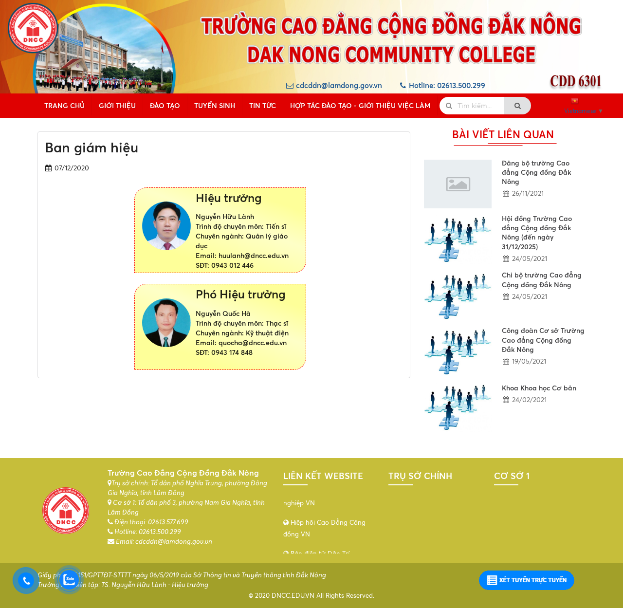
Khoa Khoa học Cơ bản (539, 388)
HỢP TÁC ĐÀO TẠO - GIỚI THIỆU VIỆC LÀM (360, 105)
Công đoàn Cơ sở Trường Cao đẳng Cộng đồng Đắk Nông (543, 339)
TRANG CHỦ (64, 105)
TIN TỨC (262, 105)
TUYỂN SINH (214, 105)
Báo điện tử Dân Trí (319, 531)
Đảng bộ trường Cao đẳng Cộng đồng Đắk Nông (536, 172)
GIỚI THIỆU (117, 105)
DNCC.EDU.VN (293, 595)
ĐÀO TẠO (165, 105)
